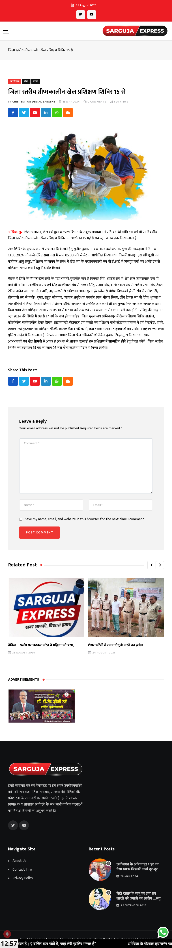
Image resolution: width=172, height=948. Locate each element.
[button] (151, 565)
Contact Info (22, 869)
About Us (19, 860)
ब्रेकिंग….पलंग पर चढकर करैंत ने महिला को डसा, (41, 645)
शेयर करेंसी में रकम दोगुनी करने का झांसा (115, 645)
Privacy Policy (23, 878)
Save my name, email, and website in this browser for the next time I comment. (85, 519)
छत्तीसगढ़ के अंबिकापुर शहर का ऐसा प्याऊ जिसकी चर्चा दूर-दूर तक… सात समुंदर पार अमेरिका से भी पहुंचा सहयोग (138, 871)
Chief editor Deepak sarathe (33, 101)
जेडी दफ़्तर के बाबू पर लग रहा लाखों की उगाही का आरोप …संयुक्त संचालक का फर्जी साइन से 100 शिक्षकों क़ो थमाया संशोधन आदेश (140, 901)
